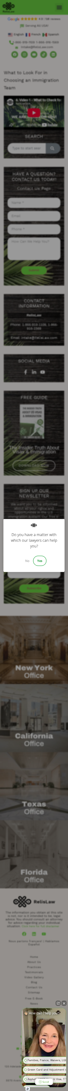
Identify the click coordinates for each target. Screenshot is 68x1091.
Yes (39, 561)
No (27, 561)
